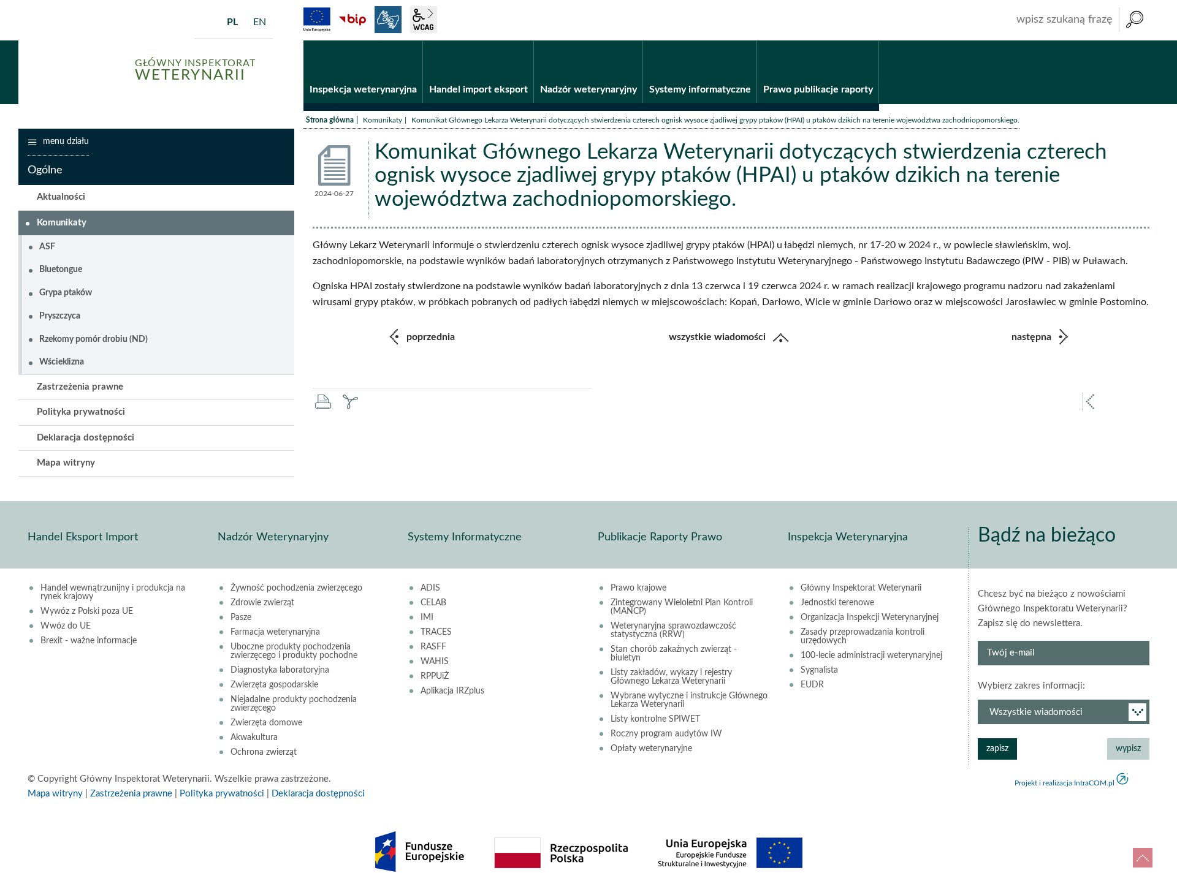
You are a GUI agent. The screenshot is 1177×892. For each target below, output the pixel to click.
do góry (1142, 857)
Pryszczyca (59, 316)
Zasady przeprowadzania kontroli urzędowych (862, 636)
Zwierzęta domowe (266, 723)
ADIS (430, 588)
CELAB (433, 603)
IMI (427, 617)
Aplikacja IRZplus (452, 691)
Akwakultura (254, 737)
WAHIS (435, 661)
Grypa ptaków (65, 293)
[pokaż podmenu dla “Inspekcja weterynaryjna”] (413, 41)
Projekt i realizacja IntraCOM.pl (1064, 783)
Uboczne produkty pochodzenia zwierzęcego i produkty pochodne (293, 651)
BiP (352, 19)
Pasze (240, 617)
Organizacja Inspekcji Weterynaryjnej (870, 617)
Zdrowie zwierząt (262, 603)
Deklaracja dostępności (85, 437)
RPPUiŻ (435, 676)
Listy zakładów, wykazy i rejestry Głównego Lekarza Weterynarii (671, 677)
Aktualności (61, 197)
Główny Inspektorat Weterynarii (861, 588)
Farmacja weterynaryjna (275, 632)
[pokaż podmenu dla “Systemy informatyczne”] (747, 41)
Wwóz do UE (65, 626)
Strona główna (330, 120)
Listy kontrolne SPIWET (655, 719)
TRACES (436, 632)
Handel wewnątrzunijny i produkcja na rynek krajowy (112, 592)
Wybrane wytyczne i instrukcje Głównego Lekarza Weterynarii (689, 700)
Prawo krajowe (638, 588)
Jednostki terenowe (837, 603)
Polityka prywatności (81, 412)
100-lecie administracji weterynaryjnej (871, 655)
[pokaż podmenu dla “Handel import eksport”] (524, 41)
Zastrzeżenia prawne (80, 386)
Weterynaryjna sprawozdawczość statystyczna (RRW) (673, 630)
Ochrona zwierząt (263, 752)
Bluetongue (60, 269)
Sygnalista (819, 670)
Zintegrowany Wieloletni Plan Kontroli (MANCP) (682, 607)
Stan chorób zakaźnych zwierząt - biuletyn (674, 653)
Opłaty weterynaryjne (651, 748)
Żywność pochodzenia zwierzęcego (296, 588)
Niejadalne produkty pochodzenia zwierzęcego (293, 703)
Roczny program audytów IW (666, 734)
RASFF (433, 647)
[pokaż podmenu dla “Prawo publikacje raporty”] (869, 41)
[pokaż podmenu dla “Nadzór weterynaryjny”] (633, 41)
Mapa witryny (66, 462)
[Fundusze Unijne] (316, 19)
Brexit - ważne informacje (88, 641)
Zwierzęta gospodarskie (274, 685)
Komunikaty (382, 120)
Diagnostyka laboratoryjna (279, 670)
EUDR (812, 685)
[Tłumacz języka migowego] (388, 19)
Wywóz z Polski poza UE (86, 611)
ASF (47, 247)
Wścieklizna (61, 362)
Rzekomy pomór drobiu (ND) (93, 339)
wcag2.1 (423, 19)
